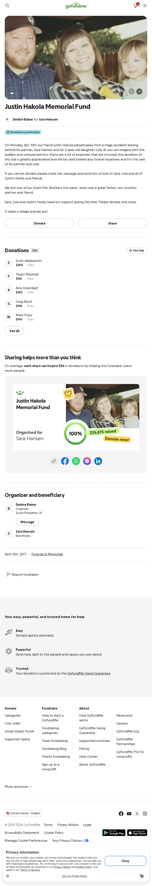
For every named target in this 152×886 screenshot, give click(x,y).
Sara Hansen (25, 531)
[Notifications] (135, 5)
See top (138, 250)
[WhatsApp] (76, 461)
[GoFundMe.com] (76, 5)
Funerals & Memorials (47, 554)
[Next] (139, 91)
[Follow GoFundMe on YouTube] (129, 814)
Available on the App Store (137, 832)
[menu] (145, 5)
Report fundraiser (25, 574)
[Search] (7, 5)
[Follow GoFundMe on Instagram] (145, 814)
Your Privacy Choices (67, 840)
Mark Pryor (24, 315)
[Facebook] (65, 461)
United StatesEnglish (25, 813)
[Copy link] (54, 461)
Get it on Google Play (113, 832)
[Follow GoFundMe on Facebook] (121, 814)
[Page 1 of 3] (11, 93)
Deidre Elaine (26, 504)
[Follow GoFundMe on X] (137, 814)
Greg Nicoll (24, 301)
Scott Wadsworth (29, 260)
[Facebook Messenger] (87, 461)
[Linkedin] (98, 461)
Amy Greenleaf (27, 288)
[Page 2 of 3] (15, 93)
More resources (16, 786)
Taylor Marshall (27, 274)
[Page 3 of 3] (18, 93)
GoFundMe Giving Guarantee (88, 673)
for (35, 119)
